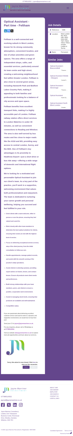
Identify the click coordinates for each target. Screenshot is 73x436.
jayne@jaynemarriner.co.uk (41, 1)
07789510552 (27, 1)
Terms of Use (68, 430)
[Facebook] (3, 405)
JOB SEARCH (54, 394)
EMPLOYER (53, 392)
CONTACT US (54, 396)
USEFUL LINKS (54, 398)
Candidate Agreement (56, 430)
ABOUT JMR (54, 387)
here (34, 362)
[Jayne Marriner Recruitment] (18, 10)
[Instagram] (21, 405)
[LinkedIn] (15, 405)
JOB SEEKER (54, 390)
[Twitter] (9, 405)
